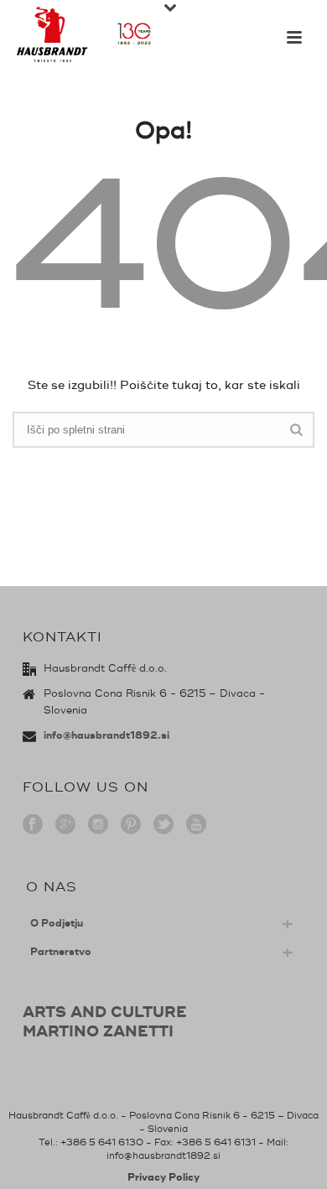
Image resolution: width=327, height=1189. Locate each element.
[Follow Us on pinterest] (131, 825)
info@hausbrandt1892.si (106, 735)
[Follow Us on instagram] (98, 825)
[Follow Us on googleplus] (65, 825)
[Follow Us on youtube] (196, 825)
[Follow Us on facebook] (33, 825)
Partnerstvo (60, 952)
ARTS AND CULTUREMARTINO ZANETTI (105, 1022)
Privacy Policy (163, 1177)
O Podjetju (56, 923)
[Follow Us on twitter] (163, 825)
